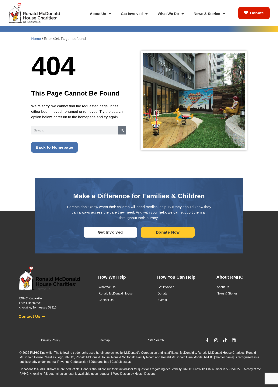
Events (162, 300)
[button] (54, 147)
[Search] (122, 130)
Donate (162, 293)
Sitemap (104, 340)
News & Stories (207, 14)
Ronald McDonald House (116, 293)
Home (36, 39)
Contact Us (106, 300)
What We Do (168, 14)
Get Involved (132, 14)
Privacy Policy (50, 340)
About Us (98, 14)
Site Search (156, 340)
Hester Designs (145, 373)
